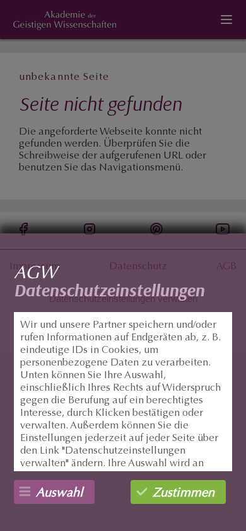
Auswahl (59, 493)
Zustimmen (183, 493)
